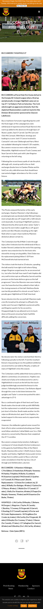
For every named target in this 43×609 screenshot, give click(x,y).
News (10, 588)
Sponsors (36, 586)
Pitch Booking (8, 586)
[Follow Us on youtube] (28, 596)
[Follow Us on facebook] (15, 596)
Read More (32, 606)
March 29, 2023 (21, 33)
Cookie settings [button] (13, 606)
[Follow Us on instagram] (19, 596)
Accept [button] (24, 606)
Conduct (30, 588)
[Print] (16, 541)
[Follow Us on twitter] (23, 596)
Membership (23, 586)
